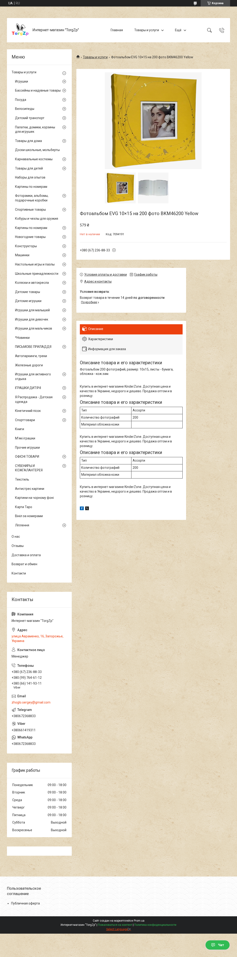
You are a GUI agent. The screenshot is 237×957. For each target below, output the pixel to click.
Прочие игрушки (27, 447)
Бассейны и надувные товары (38, 90)
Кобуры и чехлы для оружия (36, 218)
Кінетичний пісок (28, 411)
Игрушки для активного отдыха (33, 376)
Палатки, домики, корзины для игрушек (35, 129)
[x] (87, 509)
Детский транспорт (29, 118)
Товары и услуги (146, 30)
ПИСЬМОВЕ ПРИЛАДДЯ (33, 347)
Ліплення (22, 525)
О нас (16, 536)
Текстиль (22, 479)
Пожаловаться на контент (115, 924)
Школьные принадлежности (36, 273)
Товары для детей (29, 168)
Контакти (19, 573)
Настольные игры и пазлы (35, 264)
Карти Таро (23, 507)
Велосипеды (24, 109)
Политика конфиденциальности (155, 924)
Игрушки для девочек (31, 319)
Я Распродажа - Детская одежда (34, 399)
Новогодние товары (30, 237)
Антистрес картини (29, 489)
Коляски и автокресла (32, 282)
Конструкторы (26, 246)
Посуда (20, 100)
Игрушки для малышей (32, 310)
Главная (117, 30)
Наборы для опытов (30, 177)
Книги (19, 429)
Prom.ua (139, 920)
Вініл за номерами (29, 516)
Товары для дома (28, 141)
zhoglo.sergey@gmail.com (31, 702)
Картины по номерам (31, 186)
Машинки (22, 255)
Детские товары (27, 292)
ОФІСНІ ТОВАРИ (27, 456)
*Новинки (22, 338)
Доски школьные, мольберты (37, 150)
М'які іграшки (25, 438)
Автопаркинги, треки (31, 356)
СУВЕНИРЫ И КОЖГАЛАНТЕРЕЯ (29, 468)
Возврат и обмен (24, 564)
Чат (221, 945)
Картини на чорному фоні (34, 498)
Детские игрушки (28, 301)
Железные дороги (29, 365)
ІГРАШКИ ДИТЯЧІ (28, 388)
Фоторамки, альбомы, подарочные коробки (31, 198)
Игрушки (21, 81)
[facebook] (82, 509)
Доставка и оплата (26, 555)
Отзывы (18, 546)
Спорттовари (25, 420)
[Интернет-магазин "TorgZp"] (20, 30)
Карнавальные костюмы (34, 159)
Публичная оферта (25, 903)
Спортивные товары (30, 209)
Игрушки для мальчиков (33, 328)
